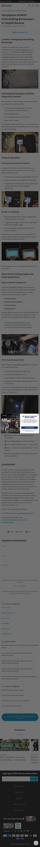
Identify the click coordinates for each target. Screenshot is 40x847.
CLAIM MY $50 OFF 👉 (29, 427)
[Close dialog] (38, 414)
